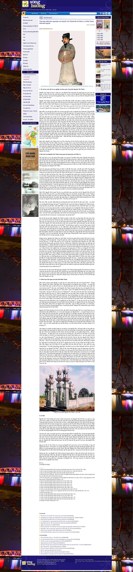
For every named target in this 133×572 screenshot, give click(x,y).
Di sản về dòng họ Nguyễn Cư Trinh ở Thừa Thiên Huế (54, 548)
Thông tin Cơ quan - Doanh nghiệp (30, 112)
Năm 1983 (100, 33)
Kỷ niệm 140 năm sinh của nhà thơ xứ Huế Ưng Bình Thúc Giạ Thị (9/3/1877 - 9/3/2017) (62, 544)
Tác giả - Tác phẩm (28, 119)
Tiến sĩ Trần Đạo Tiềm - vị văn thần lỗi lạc (51, 537)
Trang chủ (25, 17)
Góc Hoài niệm (27, 96)
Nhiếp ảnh (25, 66)
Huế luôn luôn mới (27, 20)
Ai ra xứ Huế (27, 77)
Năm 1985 (100, 37)
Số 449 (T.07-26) (107, 30)
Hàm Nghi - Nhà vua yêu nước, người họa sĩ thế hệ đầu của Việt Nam (57, 528)
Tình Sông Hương (27, 116)
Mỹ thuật (25, 63)
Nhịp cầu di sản (27, 87)
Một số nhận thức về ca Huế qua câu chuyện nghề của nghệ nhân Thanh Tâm (59, 526)
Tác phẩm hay (26, 108)
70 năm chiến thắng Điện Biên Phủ (30, 33)
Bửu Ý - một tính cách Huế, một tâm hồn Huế (52, 552)
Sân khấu (25, 60)
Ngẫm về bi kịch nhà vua (47, 524)
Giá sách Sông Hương (28, 105)
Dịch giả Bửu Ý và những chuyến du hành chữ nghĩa (53, 553)
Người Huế (26, 79)
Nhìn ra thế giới (27, 85)
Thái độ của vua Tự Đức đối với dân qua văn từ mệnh (54, 515)
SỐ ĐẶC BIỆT (26, 99)
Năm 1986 (100, 39)
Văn (24, 37)
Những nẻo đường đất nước (30, 74)
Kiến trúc (25, 54)
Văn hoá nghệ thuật (28, 49)
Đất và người (30, 72)
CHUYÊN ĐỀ (26, 102)
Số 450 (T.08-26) (100, 30)
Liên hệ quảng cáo (53, 13)
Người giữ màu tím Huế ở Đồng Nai (49, 543)
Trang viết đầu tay (27, 90)
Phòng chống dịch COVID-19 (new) (30, 27)
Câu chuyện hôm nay (28, 46)
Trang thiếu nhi (27, 93)
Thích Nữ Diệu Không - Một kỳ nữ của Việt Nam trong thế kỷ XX (57, 532)
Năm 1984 (100, 35)
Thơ (24, 40)
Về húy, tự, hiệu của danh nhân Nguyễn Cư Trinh (53, 541)
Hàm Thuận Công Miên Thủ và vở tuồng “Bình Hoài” (54, 519)
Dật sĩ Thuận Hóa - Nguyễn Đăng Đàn (50, 546)
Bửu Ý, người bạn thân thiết (47, 550)
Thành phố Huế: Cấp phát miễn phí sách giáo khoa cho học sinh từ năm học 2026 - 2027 (105, 87)
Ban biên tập (35, 13)
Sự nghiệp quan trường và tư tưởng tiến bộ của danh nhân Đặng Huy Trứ (58, 517)
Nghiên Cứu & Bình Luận (29, 43)
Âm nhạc (25, 57)
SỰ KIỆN (25, 23)
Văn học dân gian (27, 69)
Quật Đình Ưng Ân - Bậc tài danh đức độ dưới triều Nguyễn (55, 523)
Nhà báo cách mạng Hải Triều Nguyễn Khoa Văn (53, 530)
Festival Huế (26, 51)
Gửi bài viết (43, 13)
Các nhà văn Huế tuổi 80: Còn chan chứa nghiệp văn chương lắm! (57, 539)
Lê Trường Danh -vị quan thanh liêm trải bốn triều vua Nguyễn (56, 521)
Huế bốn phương (27, 82)
